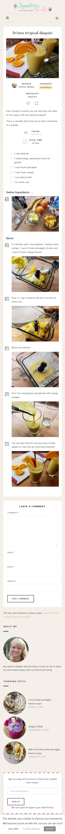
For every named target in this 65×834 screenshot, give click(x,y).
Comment (13, 513)
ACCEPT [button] (50, 829)
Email (11, 567)
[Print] (28, 103)
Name (11, 552)
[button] (36, 103)
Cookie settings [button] (31, 828)
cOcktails (45, 87)
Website (11, 581)
